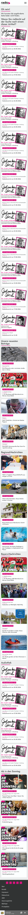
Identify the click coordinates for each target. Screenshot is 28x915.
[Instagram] (14, 883)
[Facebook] (10, 883)
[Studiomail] (17, 883)
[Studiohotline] (21, 883)
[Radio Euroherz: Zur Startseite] (12, 2)
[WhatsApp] (7, 883)
